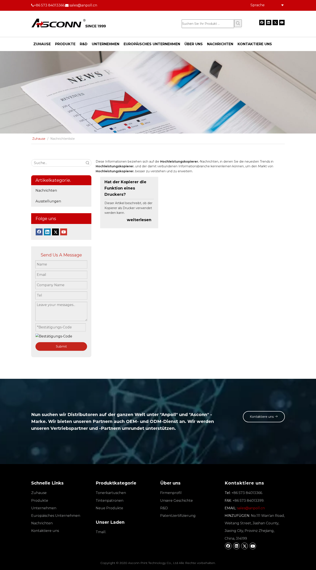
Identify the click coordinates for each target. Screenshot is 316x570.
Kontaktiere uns (262, 417)
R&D (164, 508)
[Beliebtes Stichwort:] (238, 23)
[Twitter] (275, 22)
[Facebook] (262, 22)
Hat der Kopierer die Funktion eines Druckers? (125, 188)
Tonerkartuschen (111, 493)
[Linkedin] (268, 22)
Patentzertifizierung (178, 516)
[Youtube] (282, 22)
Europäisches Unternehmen (55, 516)
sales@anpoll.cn (83, 5)
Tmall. (101, 532)
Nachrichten (46, 190)
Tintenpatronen (109, 501)
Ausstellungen (48, 201)
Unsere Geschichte (176, 501)
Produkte (39, 501)
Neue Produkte (109, 508)
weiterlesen (139, 219)
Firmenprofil (171, 493)
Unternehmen (43, 508)
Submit (61, 346)
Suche (87, 162)
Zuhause (39, 493)
